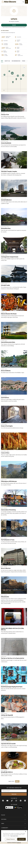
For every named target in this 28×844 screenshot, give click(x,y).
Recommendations (16, 60)
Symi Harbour (5, 397)
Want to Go (7, 60)
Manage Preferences (11, 839)
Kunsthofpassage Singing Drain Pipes (11, 686)
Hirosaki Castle (5, 285)
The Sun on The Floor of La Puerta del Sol (12, 658)
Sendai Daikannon (6, 200)
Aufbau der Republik (7, 715)
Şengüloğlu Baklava (7, 772)
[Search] (23, 2)
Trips (2, 823)
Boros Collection (6, 568)
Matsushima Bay (6, 228)
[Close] (25, 831)
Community (4, 827)
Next (17, 781)
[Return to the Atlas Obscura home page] (9, 2)
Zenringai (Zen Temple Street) (9, 257)
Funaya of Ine (5, 114)
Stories (23, 60)
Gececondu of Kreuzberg (8, 510)
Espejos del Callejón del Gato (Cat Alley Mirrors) (12, 629)
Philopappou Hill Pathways (9, 481)
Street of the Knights (7, 426)
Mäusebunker (5, 596)
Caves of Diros (5, 453)
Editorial (4, 819)
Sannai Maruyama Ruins (8, 342)
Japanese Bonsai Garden (8, 743)
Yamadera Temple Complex (9, 171)
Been (2, 60)
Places (3, 815)
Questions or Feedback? (14, 842)
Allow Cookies (21, 839)
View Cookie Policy (14, 835)
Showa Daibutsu (6, 370)
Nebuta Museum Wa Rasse (9, 313)
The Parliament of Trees (7, 540)
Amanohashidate (6, 143)
